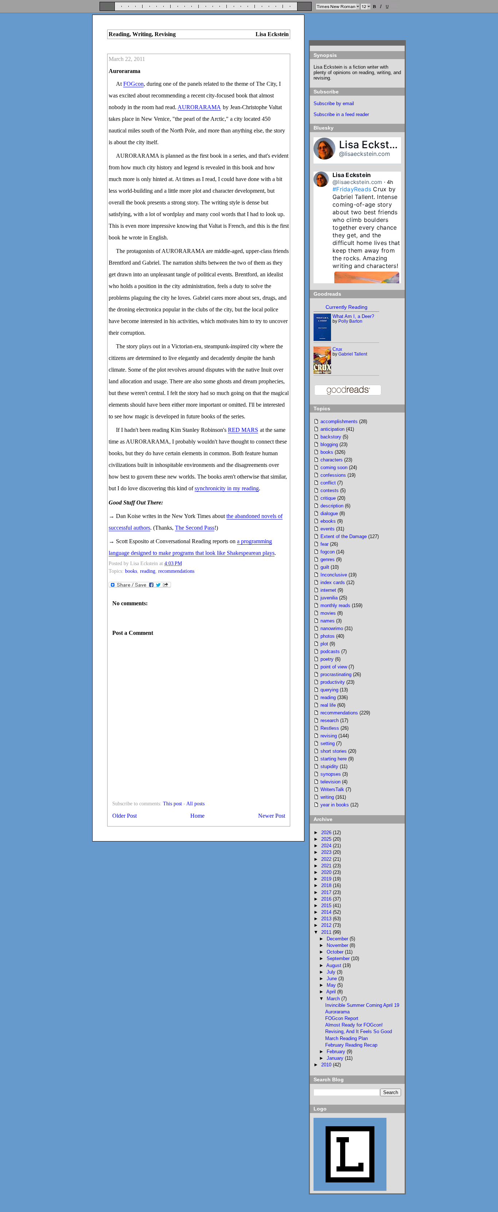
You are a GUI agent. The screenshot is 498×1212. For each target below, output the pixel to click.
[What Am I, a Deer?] (322, 339)
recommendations (176, 571)
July (332, 972)
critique (328, 498)
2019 (327, 879)
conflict (328, 483)
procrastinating (335, 674)
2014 (327, 912)
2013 (327, 918)
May (332, 985)
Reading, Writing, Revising (142, 34)
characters (331, 460)
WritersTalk (332, 789)
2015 (327, 905)
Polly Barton (350, 321)
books (131, 571)
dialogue (329, 513)
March (334, 998)
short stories (333, 751)
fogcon (327, 552)
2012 (327, 925)
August (334, 965)
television (330, 782)
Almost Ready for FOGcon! (354, 1025)
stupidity (329, 766)
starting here (333, 759)
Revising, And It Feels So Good (358, 1031)
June (332, 978)
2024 (327, 845)
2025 (327, 839)
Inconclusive (333, 575)
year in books (334, 805)
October (336, 952)
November (338, 945)
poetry (327, 659)
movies (328, 613)
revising (328, 736)
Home (197, 816)
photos (327, 636)
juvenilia (329, 598)
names (327, 621)
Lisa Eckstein (371, 144)
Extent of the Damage (343, 536)
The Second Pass (194, 528)
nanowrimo (331, 628)
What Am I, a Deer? (353, 316)
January (336, 1058)
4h (390, 182)
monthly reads (335, 605)
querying (329, 690)
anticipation (332, 429)
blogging (329, 444)
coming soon (333, 467)
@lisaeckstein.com (364, 153)
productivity (332, 682)
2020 (327, 872)
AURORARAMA (199, 107)
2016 (327, 899)
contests (329, 490)
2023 (327, 852)
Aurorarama (124, 71)
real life (328, 705)
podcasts (330, 651)
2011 (327, 932)
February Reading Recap (351, 1045)
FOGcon (133, 84)
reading (147, 571)
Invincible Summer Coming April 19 (362, 1005)
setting (327, 743)
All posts (195, 803)
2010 (327, 1064)
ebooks (328, 521)
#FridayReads (351, 189)
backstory (330, 437)
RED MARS (243, 430)
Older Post (124, 816)
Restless (329, 728)
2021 (327, 865)
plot (324, 644)
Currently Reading (346, 307)
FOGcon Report (341, 1018)
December (338, 938)
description (331, 506)
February (337, 1051)
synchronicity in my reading (227, 488)
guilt (324, 567)
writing (327, 797)
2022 (327, 859)
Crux (337, 349)
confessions (333, 475)
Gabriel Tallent (352, 354)
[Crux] (323, 372)
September (339, 958)
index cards (332, 582)
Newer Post (271, 816)
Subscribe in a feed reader (341, 114)
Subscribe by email (334, 103)
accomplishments (339, 421)
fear (324, 544)
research (329, 720)
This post (172, 803)
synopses (330, 774)
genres (327, 559)
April (331, 991)
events (327, 529)
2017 (327, 892)
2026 (327, 832)
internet (328, 590)
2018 (327, 885)
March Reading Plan (346, 1038)
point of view (333, 667)
